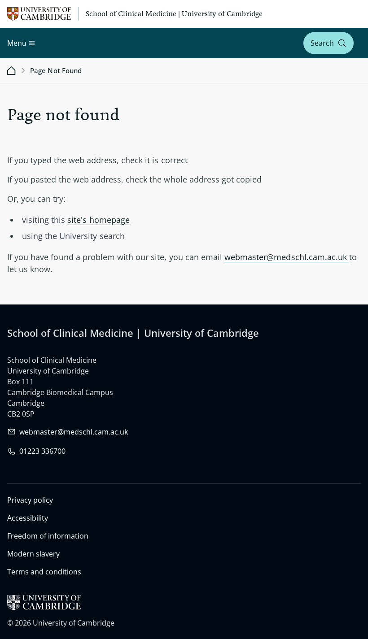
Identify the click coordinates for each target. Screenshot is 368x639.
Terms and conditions (44, 572)
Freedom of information (47, 536)
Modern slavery (33, 554)
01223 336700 (42, 451)
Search (322, 43)
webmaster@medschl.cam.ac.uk (286, 257)
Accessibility (27, 518)
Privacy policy (30, 500)
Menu (16, 43)
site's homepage (98, 219)
